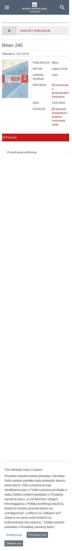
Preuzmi (11, 137)
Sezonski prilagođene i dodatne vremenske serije (60, 116)
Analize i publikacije (35, 30)
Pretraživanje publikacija (22, 152)
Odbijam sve (13, 543)
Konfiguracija (14, 534)
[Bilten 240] (16, 78)
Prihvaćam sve (37, 534)
